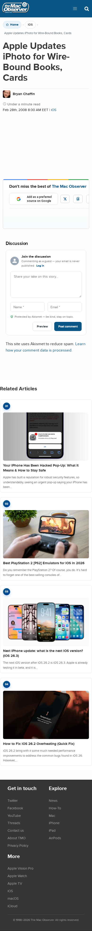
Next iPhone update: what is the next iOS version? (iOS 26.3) (43, 653)
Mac (52, 815)
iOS (30, 25)
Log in (40, 266)
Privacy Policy (18, 845)
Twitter (13, 800)
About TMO (16, 837)
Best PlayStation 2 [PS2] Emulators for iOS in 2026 (43, 563)
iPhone (54, 822)
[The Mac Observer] (15, 8)
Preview (42, 326)
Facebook (15, 808)
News (53, 800)
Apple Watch (17, 875)
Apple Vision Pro (20, 868)
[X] (65, 199)
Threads (14, 822)
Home (14, 25)
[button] (75, 8)
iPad (52, 830)
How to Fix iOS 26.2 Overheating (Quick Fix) (38, 743)
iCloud (12, 905)
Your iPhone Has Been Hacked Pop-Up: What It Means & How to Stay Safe (41, 468)
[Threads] (78, 199)
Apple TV (15, 883)
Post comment (68, 326)
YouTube (14, 815)
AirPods (55, 837)
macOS (13, 898)
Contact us (16, 830)
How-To (55, 808)
